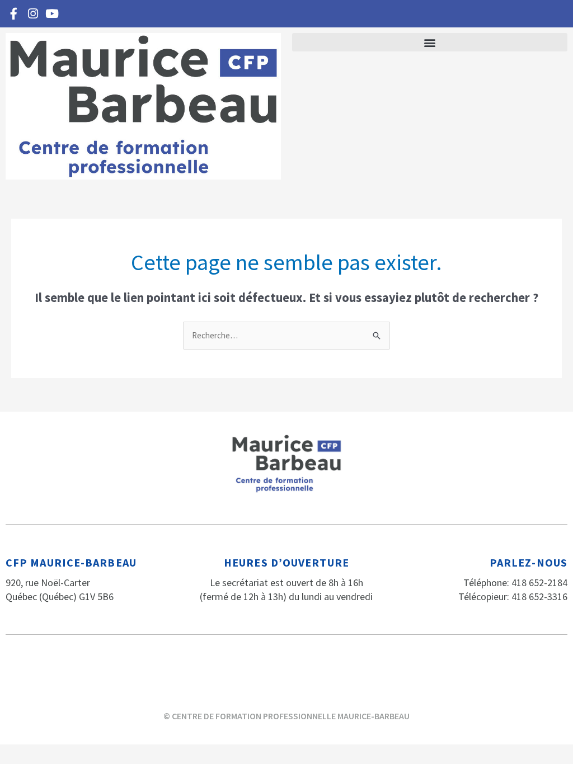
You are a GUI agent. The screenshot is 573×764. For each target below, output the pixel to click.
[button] (429, 42)
